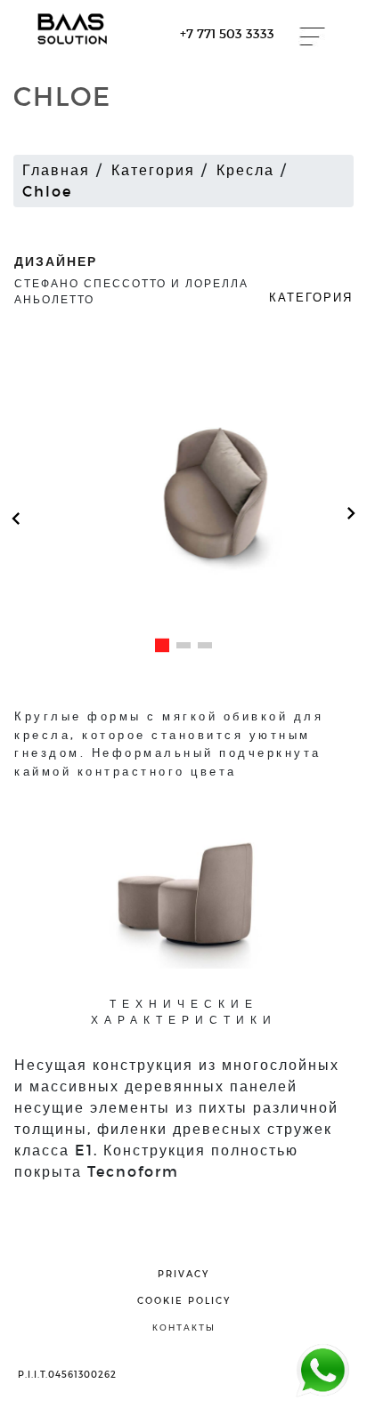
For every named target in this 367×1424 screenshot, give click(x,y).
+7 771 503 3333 (227, 33)
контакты (184, 1327)
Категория (153, 169)
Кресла (245, 169)
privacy (183, 1273)
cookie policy (184, 1300)
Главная (56, 169)
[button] (162, 645)
